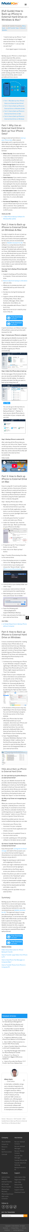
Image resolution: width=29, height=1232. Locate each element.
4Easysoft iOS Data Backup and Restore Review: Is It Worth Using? (12, 1025)
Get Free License (7, 1152)
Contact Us (5, 1144)
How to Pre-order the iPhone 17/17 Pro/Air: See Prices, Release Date (14, 1062)
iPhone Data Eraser (7, 1194)
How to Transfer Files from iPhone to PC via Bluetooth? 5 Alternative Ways (14, 1034)
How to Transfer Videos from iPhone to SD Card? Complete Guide (14, 1047)
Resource (9, 1119)
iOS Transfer (17, 1119)
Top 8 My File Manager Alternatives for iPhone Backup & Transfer (13, 1051)
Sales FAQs (18, 1182)
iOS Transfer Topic (13, 28)
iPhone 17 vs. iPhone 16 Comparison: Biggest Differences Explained (12, 1057)
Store (3, 1149)
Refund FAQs (18, 1185)
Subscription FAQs (20, 1177)
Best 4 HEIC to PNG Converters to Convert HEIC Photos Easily (13, 1043)
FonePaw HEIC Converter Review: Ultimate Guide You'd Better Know (13, 1029)
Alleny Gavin (8, 1079)
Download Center (20, 1192)
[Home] (10, 3)
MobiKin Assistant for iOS (15, 243)
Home (3, 1119)
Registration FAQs (20, 1180)
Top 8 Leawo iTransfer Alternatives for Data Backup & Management (13, 1021)
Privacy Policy (15, 1228)
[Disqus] (14, 991)
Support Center (19, 1190)
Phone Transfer (6, 1187)
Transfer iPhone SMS (21, 1160)
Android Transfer (7, 1182)
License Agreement (18, 1230)
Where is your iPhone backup (12, 569)
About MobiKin (6, 1142)
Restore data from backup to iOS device (15, 281)
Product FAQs (19, 1187)
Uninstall (4, 1154)
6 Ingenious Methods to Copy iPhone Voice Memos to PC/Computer (13, 1038)
